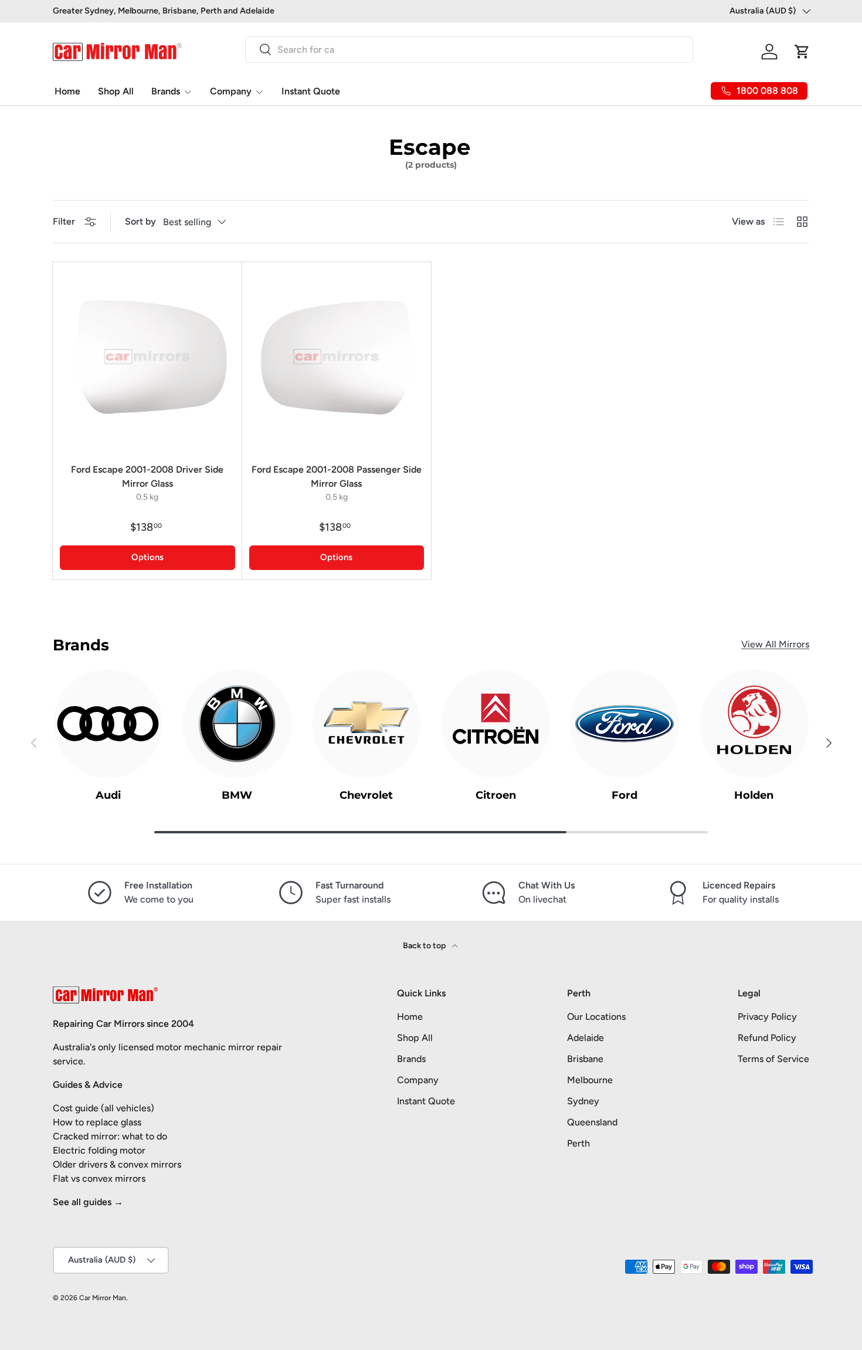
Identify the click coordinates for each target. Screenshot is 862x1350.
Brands (165, 91)
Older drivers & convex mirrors (117, 1164)
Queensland (592, 1122)
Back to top (425, 946)
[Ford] (624, 723)
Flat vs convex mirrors (99, 1178)
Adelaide (585, 1037)
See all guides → (88, 1201)
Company (231, 91)
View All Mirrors (775, 644)
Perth (578, 1143)
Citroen (496, 795)
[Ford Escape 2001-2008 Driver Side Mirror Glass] (147, 357)
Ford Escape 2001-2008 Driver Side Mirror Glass (147, 476)
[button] (802, 52)
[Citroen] (495, 723)
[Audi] (107, 723)
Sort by (140, 221)
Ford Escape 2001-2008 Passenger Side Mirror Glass (337, 476)
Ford (624, 795)
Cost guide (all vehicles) (103, 1108)
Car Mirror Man (102, 1298)
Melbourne (590, 1080)
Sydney (583, 1101)
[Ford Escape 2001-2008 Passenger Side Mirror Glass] (337, 357)
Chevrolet (366, 795)
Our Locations (596, 1016)
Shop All (116, 91)
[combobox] (469, 49)
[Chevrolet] (366, 723)
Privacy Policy (767, 1016)
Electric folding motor (99, 1150)
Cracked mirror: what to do (110, 1136)
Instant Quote (310, 91)
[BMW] (236, 723)
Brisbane (585, 1058)
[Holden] (754, 723)
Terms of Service (773, 1058)
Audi (108, 795)
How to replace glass (97, 1122)
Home (67, 91)
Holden (753, 795)
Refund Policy (767, 1037)
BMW (237, 795)
